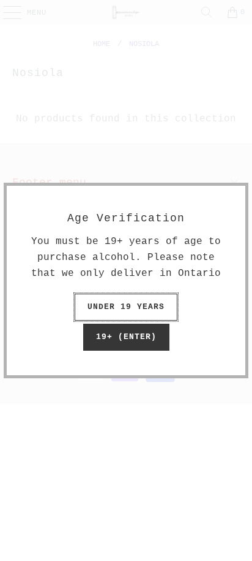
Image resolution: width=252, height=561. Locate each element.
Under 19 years (126, 306)
